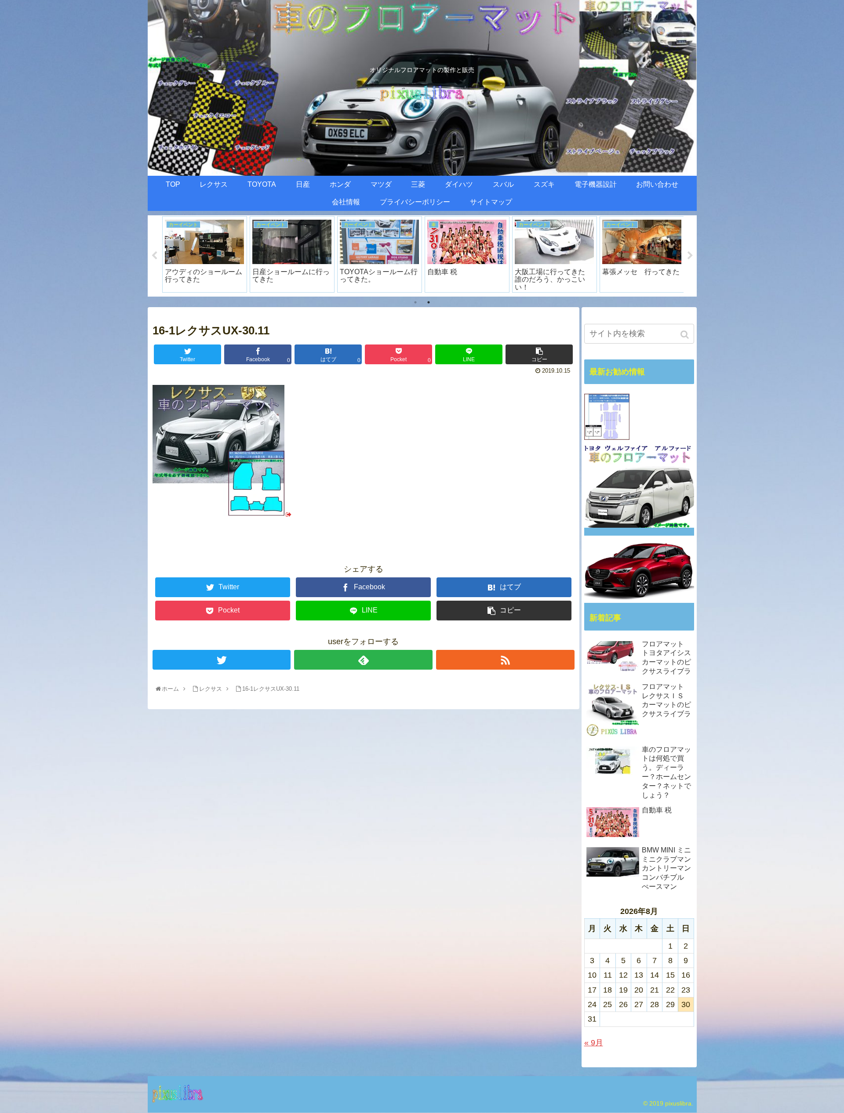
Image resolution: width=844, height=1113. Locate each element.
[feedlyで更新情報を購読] (363, 660)
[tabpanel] (222, 254)
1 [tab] (415, 302)
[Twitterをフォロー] (222, 660)
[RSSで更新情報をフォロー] (505, 660)
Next (690, 255)
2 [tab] (428, 302)
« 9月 (593, 1042)
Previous (154, 255)
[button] (685, 334)
